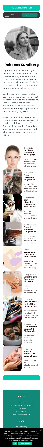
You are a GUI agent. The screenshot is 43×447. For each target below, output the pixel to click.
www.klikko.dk (24, 414)
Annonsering (21, 427)
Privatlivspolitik (25, 443)
